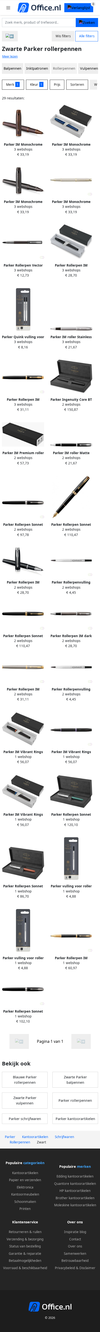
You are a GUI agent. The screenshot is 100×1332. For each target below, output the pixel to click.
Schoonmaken (25, 1201)
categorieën (33, 1162)
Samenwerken (75, 1253)
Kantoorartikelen (25, 1173)
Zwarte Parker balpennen (75, 1080)
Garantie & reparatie (25, 1253)
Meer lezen (10, 56)
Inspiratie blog (75, 1232)
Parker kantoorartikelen (75, 1118)
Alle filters (86, 36)
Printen (25, 1209)
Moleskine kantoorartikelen (75, 1205)
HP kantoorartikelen (75, 1190)
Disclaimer (87, 1268)
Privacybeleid (65, 1268)
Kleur (36, 84)
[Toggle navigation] (8, 7)
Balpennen (12, 68)
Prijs (57, 84)
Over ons (75, 1246)
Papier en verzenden (25, 1180)
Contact (75, 1239)
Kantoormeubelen (25, 1194)
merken (84, 1166)
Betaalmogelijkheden (25, 1260)
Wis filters (63, 36)
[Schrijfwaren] (10, 36)
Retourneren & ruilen (25, 1232)
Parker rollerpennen (75, 1100)
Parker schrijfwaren (25, 1118)
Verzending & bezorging (25, 1239)
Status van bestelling (25, 1246)
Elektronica (25, 1187)
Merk (12, 84)
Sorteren (77, 84)
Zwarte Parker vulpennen (24, 1100)
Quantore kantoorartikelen (75, 1183)
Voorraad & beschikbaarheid (25, 1268)
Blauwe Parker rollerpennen (25, 1080)
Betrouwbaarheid (75, 1260)
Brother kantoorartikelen (75, 1198)
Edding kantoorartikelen (75, 1176)
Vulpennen (89, 68)
